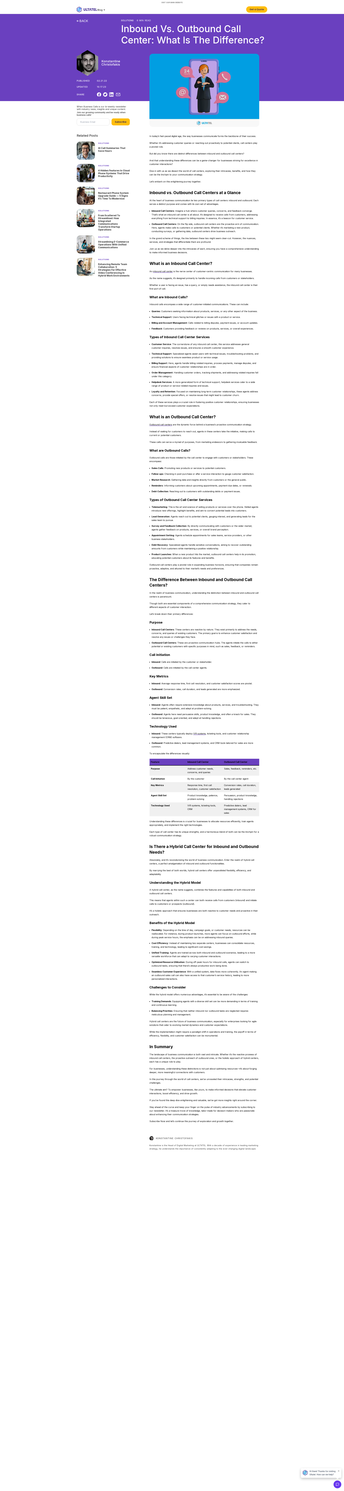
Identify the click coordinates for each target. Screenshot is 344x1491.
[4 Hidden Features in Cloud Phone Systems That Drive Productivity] (86, 173)
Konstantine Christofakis (110, 62)
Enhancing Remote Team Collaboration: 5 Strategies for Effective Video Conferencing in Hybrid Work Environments (114, 270)
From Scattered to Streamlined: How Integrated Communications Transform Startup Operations (109, 222)
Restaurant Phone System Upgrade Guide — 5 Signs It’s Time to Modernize (113, 196)
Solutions (127, 20)
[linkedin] (111, 94)
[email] (118, 94)
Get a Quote (257, 9)
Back (83, 21)
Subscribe (120, 122)
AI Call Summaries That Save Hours (111, 149)
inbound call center (163, 271)
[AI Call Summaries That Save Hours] (86, 151)
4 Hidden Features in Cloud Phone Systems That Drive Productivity (114, 173)
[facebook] (99, 94)
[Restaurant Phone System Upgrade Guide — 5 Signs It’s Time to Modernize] (86, 196)
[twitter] (105, 94)
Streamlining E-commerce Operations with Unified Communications (113, 244)
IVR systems (199, 733)
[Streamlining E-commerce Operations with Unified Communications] (86, 244)
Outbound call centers (160, 424)
